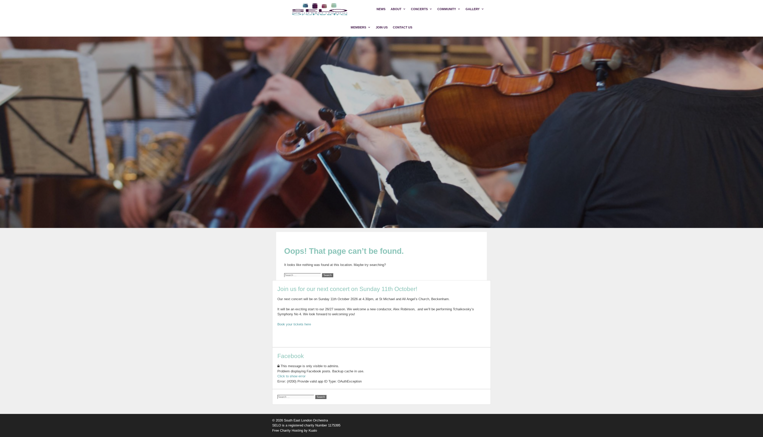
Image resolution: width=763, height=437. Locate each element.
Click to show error (291, 376)
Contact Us (402, 27)
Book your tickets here (294, 324)
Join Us (382, 27)
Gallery (473, 9)
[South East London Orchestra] (320, 9)
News (381, 9)
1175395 (334, 425)
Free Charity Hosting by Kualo (294, 430)
